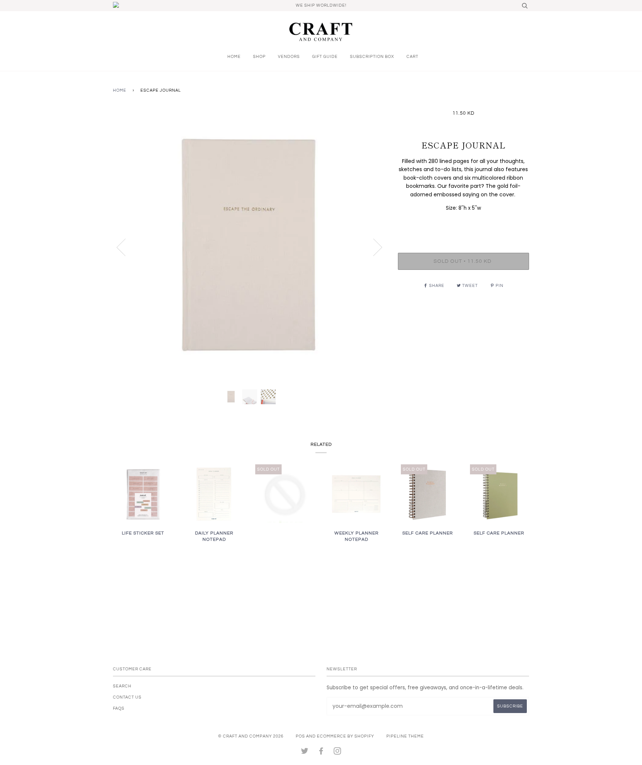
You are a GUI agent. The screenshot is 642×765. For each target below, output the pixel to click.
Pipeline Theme (405, 736)
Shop (259, 57)
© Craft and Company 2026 (250, 736)
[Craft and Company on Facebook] (321, 753)
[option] (250, 247)
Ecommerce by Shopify (345, 736)
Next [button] (373, 247)
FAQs (118, 708)
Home (234, 57)
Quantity (463, 223)
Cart (412, 57)
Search (122, 686)
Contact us (127, 697)
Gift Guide (325, 57)
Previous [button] (125, 247)
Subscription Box (372, 57)
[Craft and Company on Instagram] (337, 753)
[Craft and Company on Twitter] (305, 753)
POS (300, 736)
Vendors (289, 57)
